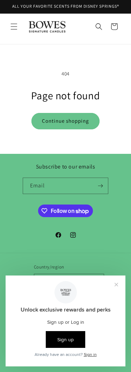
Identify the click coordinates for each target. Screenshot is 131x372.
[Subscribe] (100, 186)
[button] (14, 26)
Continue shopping (65, 120)
